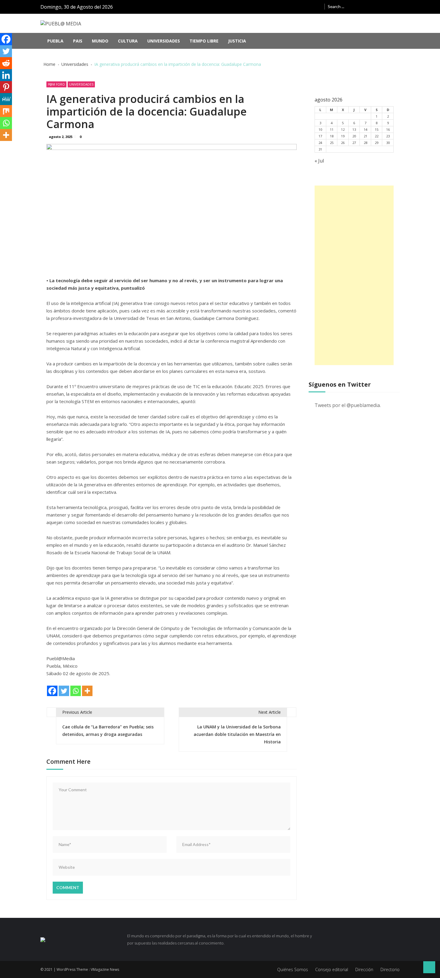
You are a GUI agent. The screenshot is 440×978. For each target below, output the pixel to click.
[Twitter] (64, 691)
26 (343, 142)
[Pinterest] (6, 87)
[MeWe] (6, 99)
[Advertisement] (354, 275)
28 (365, 142)
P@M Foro (56, 84)
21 (365, 136)
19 (343, 136)
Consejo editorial (331, 969)
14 (365, 129)
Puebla (55, 41)
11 (331, 129)
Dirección (364, 969)
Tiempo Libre (204, 41)
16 (388, 129)
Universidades (163, 41)
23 (388, 136)
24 (320, 142)
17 (320, 136)
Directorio (390, 969)
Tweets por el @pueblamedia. (348, 405)
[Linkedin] (6, 75)
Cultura (128, 41)
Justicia (237, 41)
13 (354, 129)
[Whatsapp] (75, 691)
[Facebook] (52, 691)
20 (354, 136)
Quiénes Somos (292, 969)
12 (343, 129)
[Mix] (6, 111)
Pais (77, 41)
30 (388, 142)
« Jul (319, 160)
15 (376, 129)
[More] (87, 691)
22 (376, 136)
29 (376, 142)
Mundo (100, 41)
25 (331, 142)
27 (354, 142)
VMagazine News (105, 969)
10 (320, 129)
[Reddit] (6, 63)
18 (331, 136)
